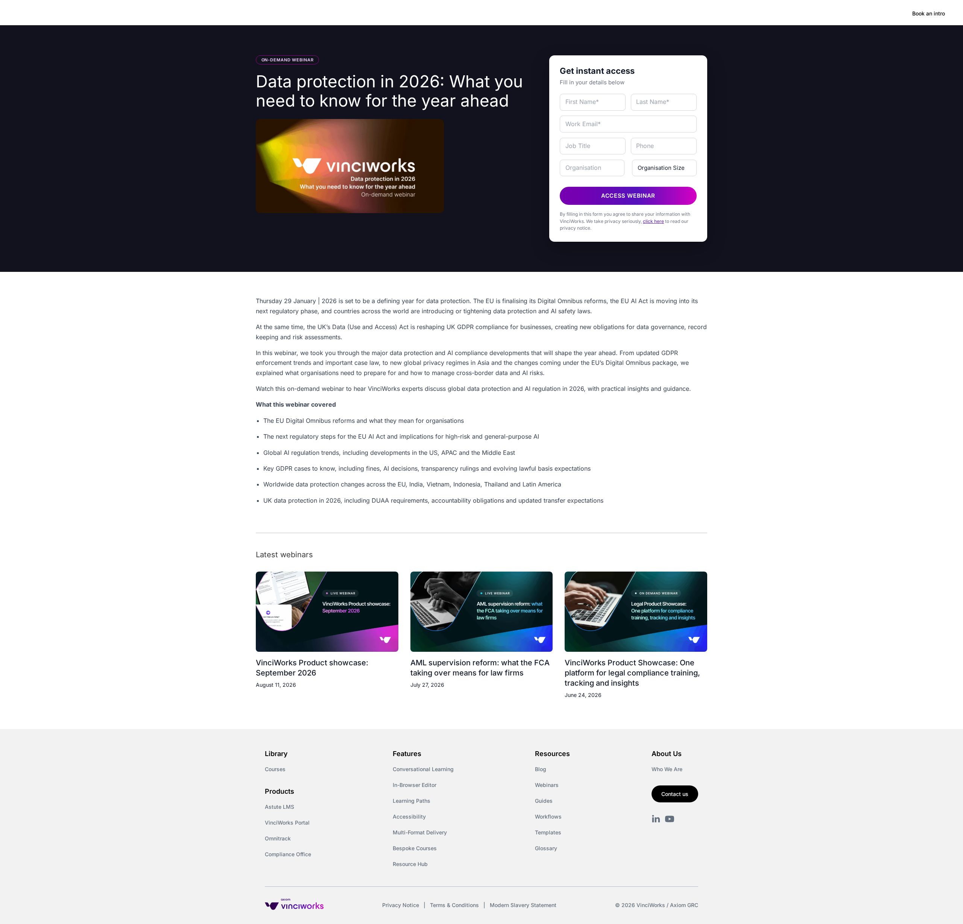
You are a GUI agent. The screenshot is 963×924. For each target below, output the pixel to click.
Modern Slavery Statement (523, 905)
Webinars (547, 785)
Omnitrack (278, 838)
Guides (544, 800)
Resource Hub (410, 864)
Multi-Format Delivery (420, 832)
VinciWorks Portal (287, 822)
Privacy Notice (400, 905)
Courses (275, 769)
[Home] (73, 14)
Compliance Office (288, 854)
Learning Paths (411, 800)
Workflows (548, 816)
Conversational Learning (423, 769)
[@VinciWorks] (669, 818)
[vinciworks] (656, 818)
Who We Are (667, 769)
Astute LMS (279, 807)
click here (653, 221)
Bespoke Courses (415, 848)
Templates (548, 832)
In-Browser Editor (414, 785)
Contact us (674, 794)
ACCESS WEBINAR (628, 195)
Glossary (546, 848)
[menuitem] (132, 13)
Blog (540, 769)
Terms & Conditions (454, 905)
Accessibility (409, 816)
